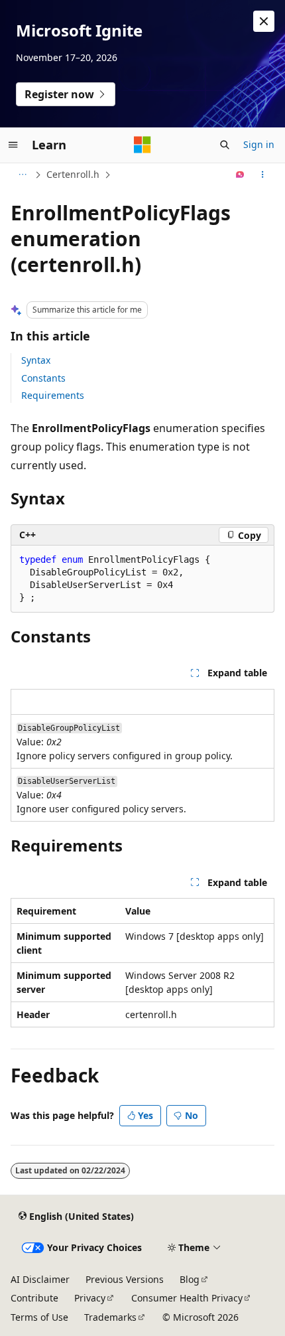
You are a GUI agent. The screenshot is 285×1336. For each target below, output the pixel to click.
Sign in (258, 144)
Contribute (34, 1298)
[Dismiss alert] (263, 21)
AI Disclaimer (40, 1279)
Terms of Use (39, 1317)
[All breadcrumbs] (22, 174)
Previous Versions (125, 1279)
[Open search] (224, 145)
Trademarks (110, 1317)
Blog (190, 1279)
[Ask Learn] (240, 174)
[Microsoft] (142, 144)
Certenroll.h (72, 174)
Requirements (52, 395)
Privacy (89, 1298)
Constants (43, 378)
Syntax (35, 360)
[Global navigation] (13, 145)
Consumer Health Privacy (187, 1298)
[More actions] (262, 174)
